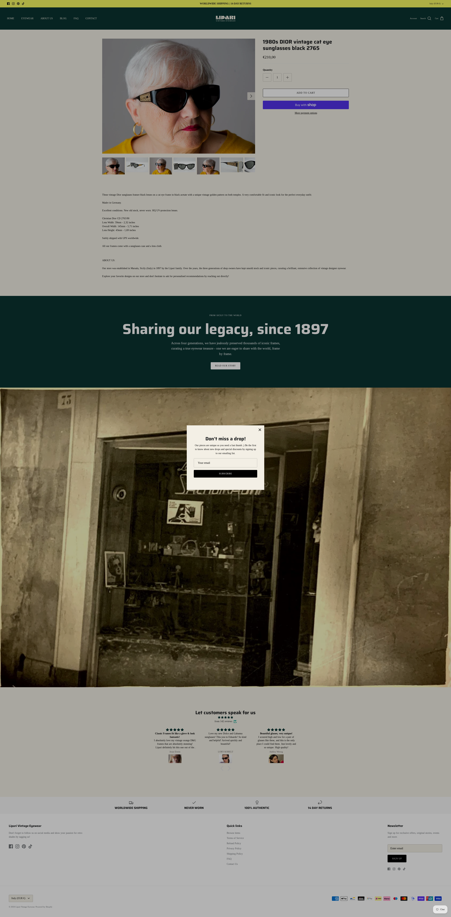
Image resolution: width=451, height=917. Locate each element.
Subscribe (225, 473)
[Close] (260, 430)
